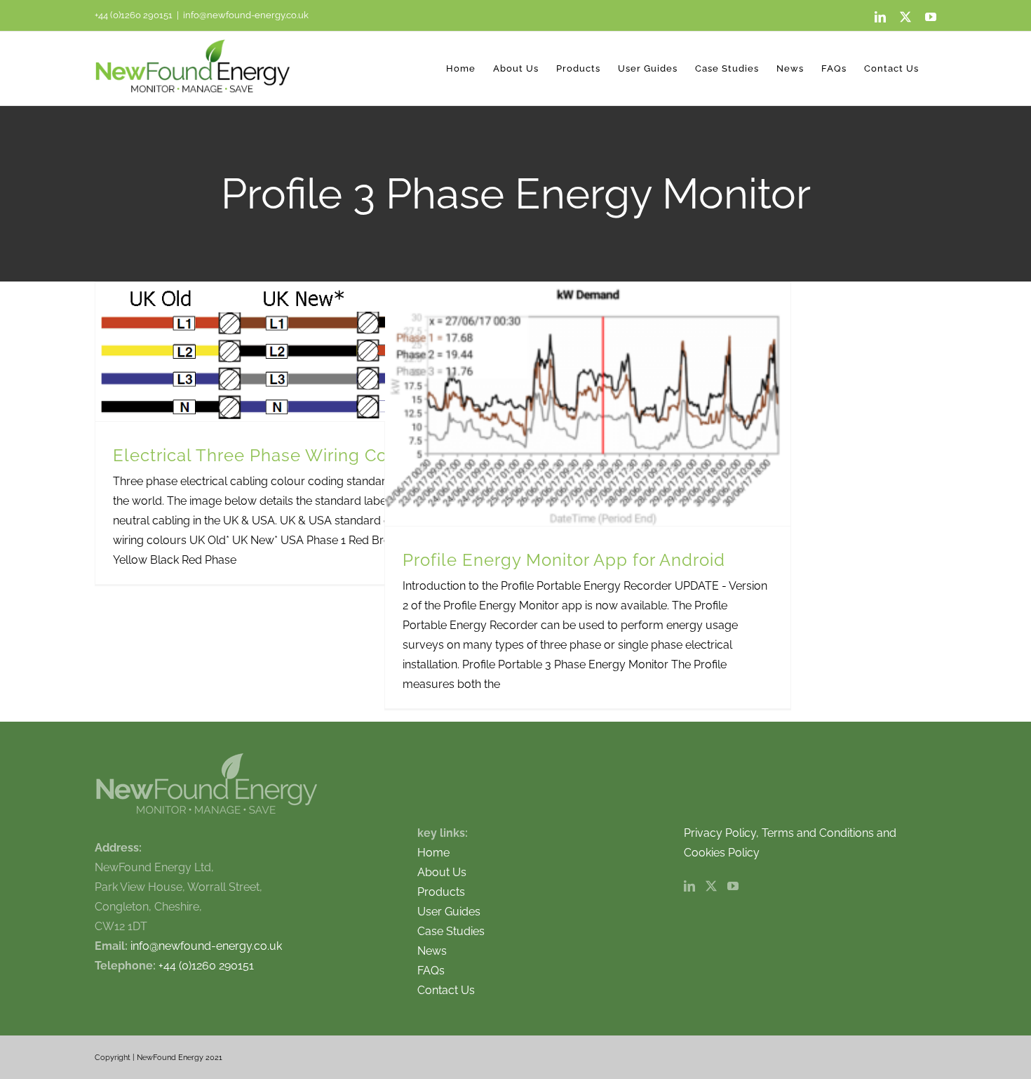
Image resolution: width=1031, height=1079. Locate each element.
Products (441, 892)
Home (433, 852)
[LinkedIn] (689, 886)
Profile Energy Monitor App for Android (564, 560)
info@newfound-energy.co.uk (246, 15)
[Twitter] (711, 886)
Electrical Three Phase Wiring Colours (271, 455)
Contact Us (446, 990)
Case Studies (451, 931)
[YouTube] (733, 886)
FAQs (431, 970)
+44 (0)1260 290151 (134, 15)
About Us (441, 872)
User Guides (448, 911)
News (432, 951)
